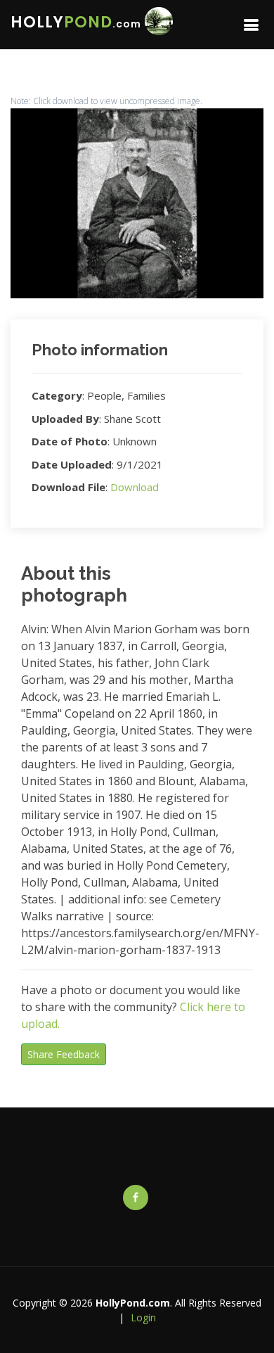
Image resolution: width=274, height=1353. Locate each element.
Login (143, 1317)
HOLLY (76, 22)
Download (134, 487)
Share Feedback (63, 1054)
